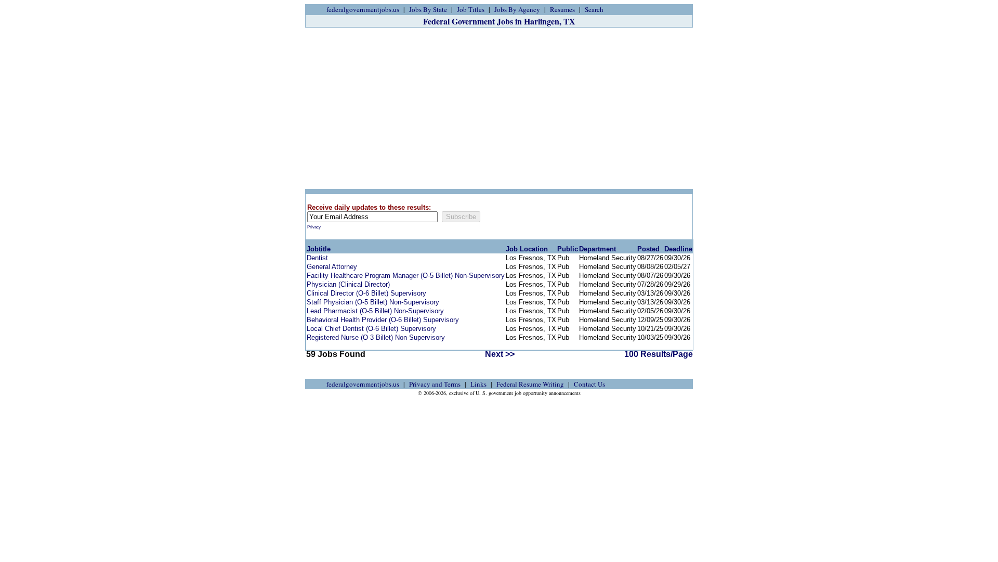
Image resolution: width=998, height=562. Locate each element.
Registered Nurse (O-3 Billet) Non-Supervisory (376, 337)
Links (478, 384)
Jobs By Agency (517, 9)
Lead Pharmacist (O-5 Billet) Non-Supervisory (375, 311)
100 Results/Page (658, 354)
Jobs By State (428, 9)
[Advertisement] (499, 108)
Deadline (678, 249)
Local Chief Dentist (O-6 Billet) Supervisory (371, 329)
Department (597, 249)
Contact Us (589, 384)
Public (567, 249)
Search (594, 9)
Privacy (314, 227)
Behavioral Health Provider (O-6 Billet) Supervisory (383, 320)
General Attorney (332, 267)
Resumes (562, 9)
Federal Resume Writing (530, 384)
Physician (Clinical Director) (348, 284)
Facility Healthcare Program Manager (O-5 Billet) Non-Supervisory (406, 275)
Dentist (317, 258)
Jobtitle (319, 249)
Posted (648, 249)
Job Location (527, 249)
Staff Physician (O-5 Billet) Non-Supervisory (373, 302)
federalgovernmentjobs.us (362, 9)
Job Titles (470, 9)
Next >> (500, 354)
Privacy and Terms (435, 384)
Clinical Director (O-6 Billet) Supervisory (366, 293)
